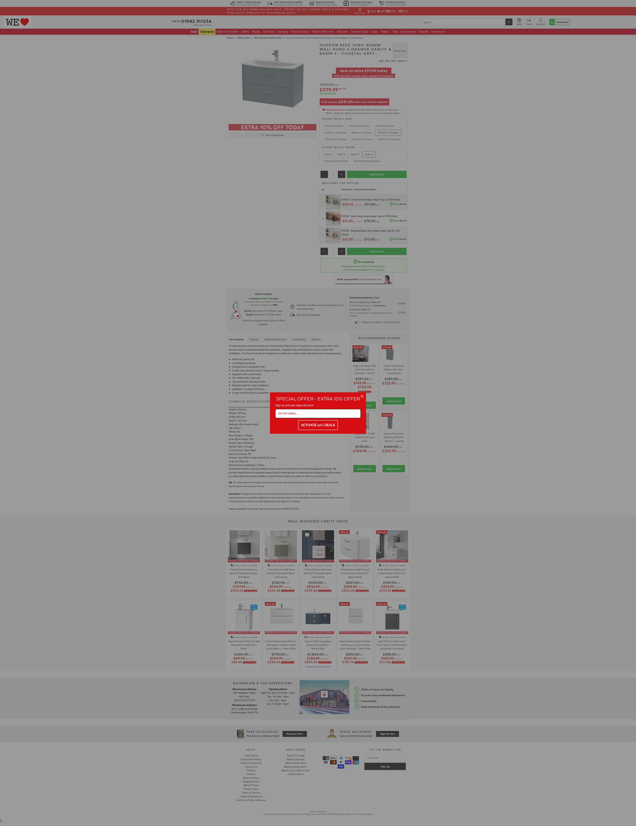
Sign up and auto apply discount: (294, 405)
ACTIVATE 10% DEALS (318, 425)
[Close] (362, 396)
